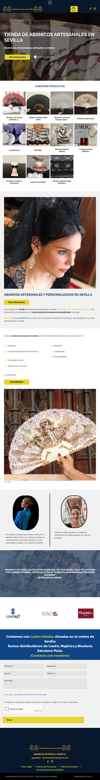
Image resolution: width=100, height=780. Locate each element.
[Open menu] (50, 3)
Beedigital (88, 776)
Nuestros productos (46, 57)
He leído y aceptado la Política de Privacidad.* (26, 694)
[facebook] (90, 9)
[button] (73, 9)
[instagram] (94, 9)
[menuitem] (26, 766)
